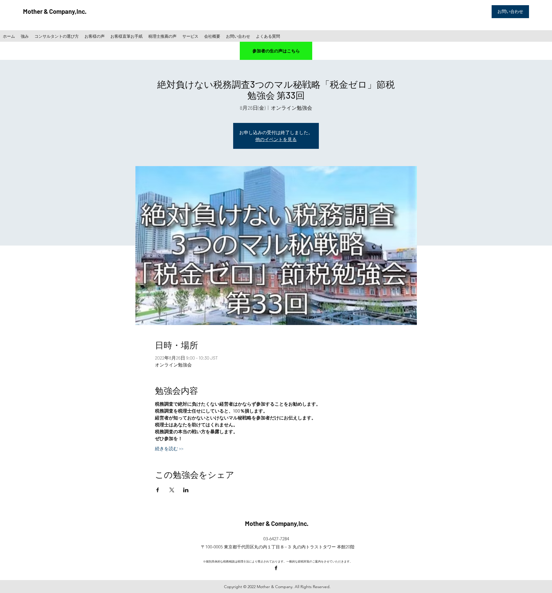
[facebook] (276, 568)
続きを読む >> (169, 448)
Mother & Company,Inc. (55, 11)
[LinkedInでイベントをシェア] (186, 490)
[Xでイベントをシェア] (172, 490)
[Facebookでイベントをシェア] (157, 490)
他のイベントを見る (276, 139)
